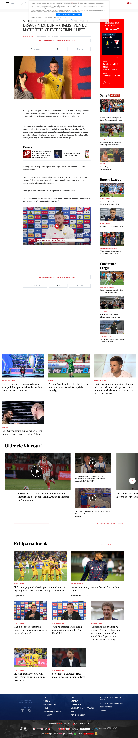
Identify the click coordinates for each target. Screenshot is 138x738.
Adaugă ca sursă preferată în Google (56, 40)
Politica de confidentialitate (78, 19)
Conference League (107, 287)
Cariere (103, 710)
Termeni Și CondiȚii (78, 715)
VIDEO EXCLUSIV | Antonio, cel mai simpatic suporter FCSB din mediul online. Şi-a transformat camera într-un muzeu (93, 513)
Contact (74, 711)
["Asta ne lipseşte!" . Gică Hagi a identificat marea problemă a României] (69, 610)
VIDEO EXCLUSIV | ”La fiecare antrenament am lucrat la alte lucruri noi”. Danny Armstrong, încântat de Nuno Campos (43, 496)
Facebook (22, 710)
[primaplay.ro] (47, 729)
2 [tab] (107, 58)
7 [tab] (116, 58)
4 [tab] (111, 58)
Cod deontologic (106, 707)
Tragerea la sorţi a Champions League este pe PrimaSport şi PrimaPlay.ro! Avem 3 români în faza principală (22, 387)
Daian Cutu (46, 36)
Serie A (102, 139)
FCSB (101, 115)
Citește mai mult (19, 595)
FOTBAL (45, 708)
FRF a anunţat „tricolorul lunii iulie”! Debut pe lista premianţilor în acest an (30, 676)
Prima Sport (55, 723)
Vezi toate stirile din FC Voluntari (107, 523)
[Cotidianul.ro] (85, 729)
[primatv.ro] (21, 728)
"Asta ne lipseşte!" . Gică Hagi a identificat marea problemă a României (67, 630)
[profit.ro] (75, 729)
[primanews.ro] (40, 729)
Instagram (29, 710)
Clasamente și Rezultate (52, 711)
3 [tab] (109, 58)
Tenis (73, 697)
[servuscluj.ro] (88, 734)
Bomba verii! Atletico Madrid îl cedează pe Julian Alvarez (72, 154)
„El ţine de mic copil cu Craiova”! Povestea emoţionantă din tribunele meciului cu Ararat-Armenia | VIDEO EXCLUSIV (90, 478)
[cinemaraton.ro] (109, 728)
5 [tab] (113, 58)
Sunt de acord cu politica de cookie (69, 14)
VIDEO (45, 697)
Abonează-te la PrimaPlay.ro (82, 708)
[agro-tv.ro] (78, 734)
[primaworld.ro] (70, 733)
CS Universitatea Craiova (108, 248)
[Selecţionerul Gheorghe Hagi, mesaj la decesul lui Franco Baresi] (69, 657)
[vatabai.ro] (96, 733)
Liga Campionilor (49, 704)
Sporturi (74, 701)
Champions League (8, 380)
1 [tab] (105, 58)
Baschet (5, 427)
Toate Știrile (76, 704)
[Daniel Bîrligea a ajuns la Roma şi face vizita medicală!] (112, 155)
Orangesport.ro (100, 380)
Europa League (105, 199)
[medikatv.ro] (102, 728)
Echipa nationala (28, 36)
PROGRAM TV (47, 715)
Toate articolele (119, 545)
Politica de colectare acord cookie (61, 19)
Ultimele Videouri (23, 445)
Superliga (46, 701)
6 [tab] (115, 58)
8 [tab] (118, 57)
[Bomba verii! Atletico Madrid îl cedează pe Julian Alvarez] (58, 154)
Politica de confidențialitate (111, 703)
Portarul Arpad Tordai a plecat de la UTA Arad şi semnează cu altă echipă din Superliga (68, 387)
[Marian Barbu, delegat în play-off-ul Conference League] (112, 327)
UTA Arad (51, 380)
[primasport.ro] (61, 729)
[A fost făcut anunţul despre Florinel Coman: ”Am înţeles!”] (97, 566)
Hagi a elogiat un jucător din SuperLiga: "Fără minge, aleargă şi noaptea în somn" (30, 630)
